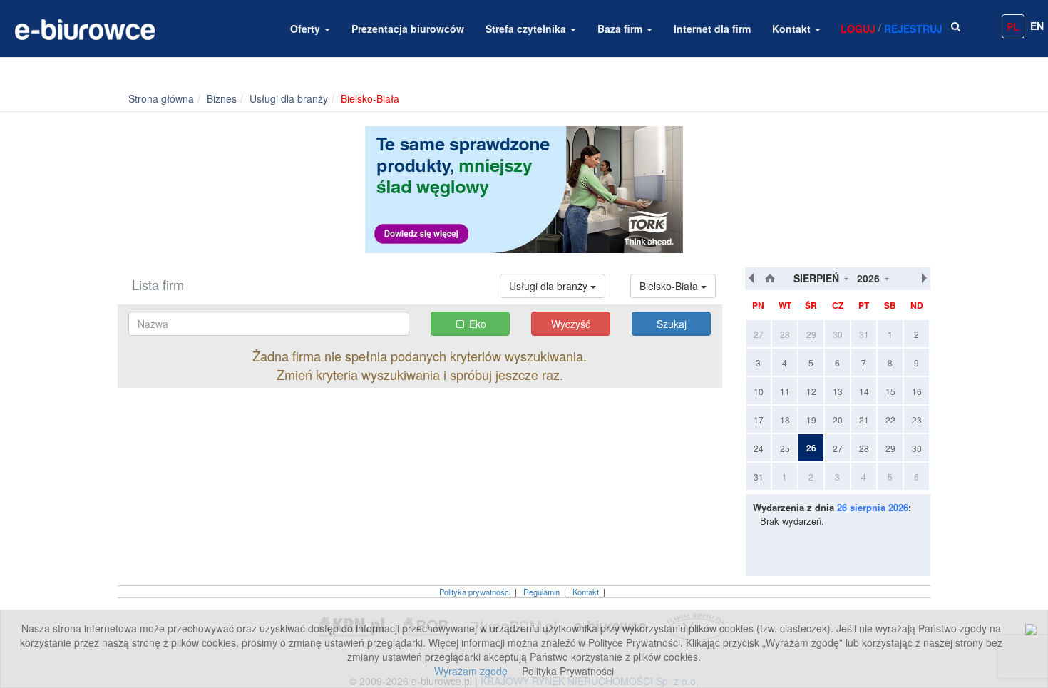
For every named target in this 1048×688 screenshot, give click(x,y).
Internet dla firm (712, 28)
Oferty (306, 28)
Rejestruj (913, 28)
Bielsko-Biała (670, 286)
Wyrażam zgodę (471, 671)
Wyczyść (570, 324)
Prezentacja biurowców (407, 28)
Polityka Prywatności (568, 671)
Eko (477, 324)
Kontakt (792, 28)
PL (1013, 26)
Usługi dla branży (549, 286)
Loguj (858, 28)
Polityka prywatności (474, 591)
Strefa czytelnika (527, 28)
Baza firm (621, 28)
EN (1037, 26)
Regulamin (541, 591)
